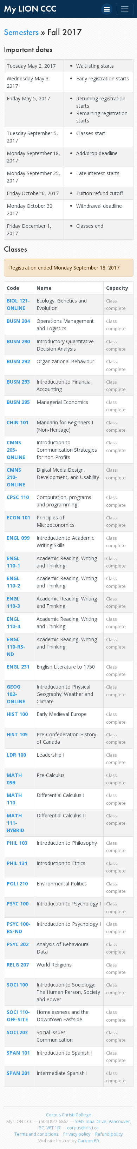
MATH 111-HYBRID (15, 822)
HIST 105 (17, 734)
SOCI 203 (17, 1032)
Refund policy (109, 1134)
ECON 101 (18, 517)
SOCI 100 (17, 984)
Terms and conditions (36, 1134)
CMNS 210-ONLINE (16, 477)
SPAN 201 (18, 1073)
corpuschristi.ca (83, 1128)
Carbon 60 (88, 1141)
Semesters (21, 32)
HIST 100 (17, 714)
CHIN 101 (17, 422)
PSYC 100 (17, 903)
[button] (106, 9)
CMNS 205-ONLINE (16, 449)
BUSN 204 (18, 321)
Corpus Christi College (68, 1115)
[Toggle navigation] (124, 9)
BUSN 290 (18, 341)
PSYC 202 (17, 944)
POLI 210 (17, 883)
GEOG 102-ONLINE (16, 694)
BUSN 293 (18, 381)
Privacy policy (76, 1134)
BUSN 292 (18, 361)
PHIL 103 (17, 842)
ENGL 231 (18, 666)
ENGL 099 (18, 537)
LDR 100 (16, 754)
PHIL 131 (17, 863)
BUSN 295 (18, 402)
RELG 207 (18, 964)
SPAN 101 (18, 1052)
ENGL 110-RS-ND (16, 646)
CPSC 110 (18, 497)
